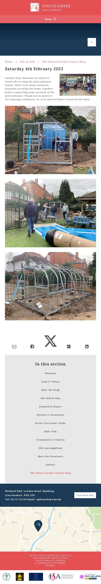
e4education (60, 558)
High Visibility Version (50, 560)
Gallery (50, 464)
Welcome (50, 373)
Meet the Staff (50, 389)
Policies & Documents (50, 414)
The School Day (50, 398)
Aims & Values (50, 381)
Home (9, 61)
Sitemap (50, 565)
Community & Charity (50, 439)
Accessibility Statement (50, 563)
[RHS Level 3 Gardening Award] (7, 577)
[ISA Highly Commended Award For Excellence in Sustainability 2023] (36, 577)
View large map (85, 495)
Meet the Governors (50, 456)
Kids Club (50, 431)
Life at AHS (27, 61)
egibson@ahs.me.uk (48, 499)
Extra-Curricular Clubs (50, 423)
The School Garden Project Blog (64, 61)
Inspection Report (50, 406)
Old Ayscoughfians (51, 448)
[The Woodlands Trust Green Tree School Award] (20, 577)
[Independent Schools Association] (60, 577)
